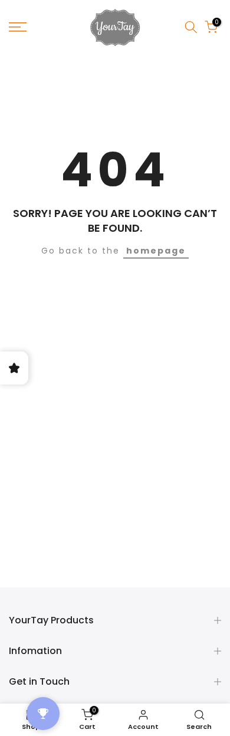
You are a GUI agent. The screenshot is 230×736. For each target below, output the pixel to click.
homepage (156, 251)
